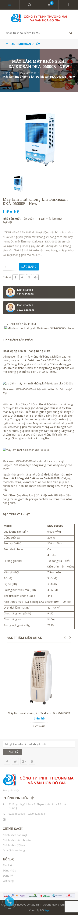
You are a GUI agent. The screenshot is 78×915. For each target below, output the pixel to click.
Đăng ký (8, 875)
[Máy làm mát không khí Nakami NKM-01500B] (39, 677)
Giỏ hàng (8, 880)
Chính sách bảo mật (15, 835)
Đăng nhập (9, 870)
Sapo (47, 910)
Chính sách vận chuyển (17, 840)
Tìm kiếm (8, 865)
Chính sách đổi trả (14, 845)
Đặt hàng (28, 266)
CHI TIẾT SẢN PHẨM (23, 324)
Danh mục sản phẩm (24, 44)
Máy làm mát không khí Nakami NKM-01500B (39, 713)
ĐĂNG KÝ (12, 752)
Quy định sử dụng (14, 850)
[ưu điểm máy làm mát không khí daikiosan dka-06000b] (38, 383)
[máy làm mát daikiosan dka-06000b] (26, 449)
